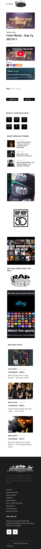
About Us (10, 505)
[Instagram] (11, 65)
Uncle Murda (16, 88)
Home (9, 489)
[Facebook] (14, 65)
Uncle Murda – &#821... (16, 372)
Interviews (11, 500)
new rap (9, 32)
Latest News (12, 492)
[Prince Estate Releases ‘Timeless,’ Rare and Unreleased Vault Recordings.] (11, 143)
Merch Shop (12, 511)
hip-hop (10, 369)
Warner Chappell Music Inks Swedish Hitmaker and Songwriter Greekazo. (25, 164)
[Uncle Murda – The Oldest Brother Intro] (20, 424)
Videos (9, 497)
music (15, 369)
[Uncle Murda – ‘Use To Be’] (20, 391)
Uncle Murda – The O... (16, 439)
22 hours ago (20, 152)
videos (14, 32)
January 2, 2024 (11, 43)
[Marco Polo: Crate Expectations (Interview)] (11, 153)
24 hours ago (21, 160)
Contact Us (11, 508)
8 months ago (21, 369)
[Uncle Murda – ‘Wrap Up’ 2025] (20, 357)
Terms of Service (20, 543)
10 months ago (22, 436)
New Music (11, 495)
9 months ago (22, 402)
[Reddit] (17, 65)
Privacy (10, 546)
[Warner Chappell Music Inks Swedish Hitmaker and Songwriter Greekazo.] (11, 163)
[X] (7, 65)
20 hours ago (21, 140)
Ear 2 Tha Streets (14, 503)
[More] (20, 65)
